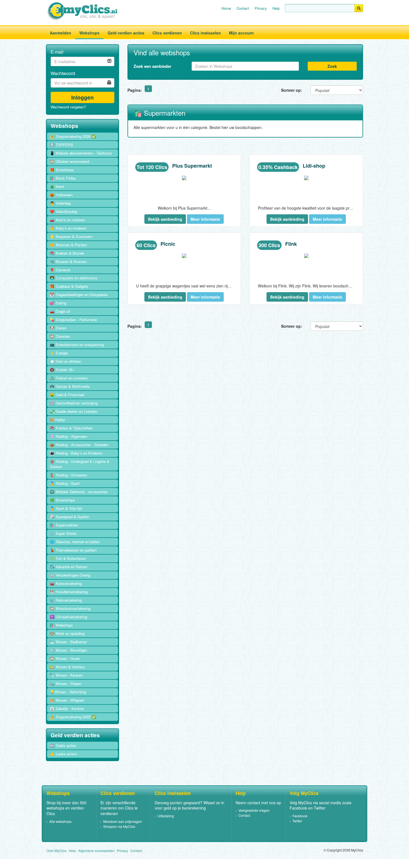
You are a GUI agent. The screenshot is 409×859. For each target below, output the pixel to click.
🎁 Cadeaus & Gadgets (69, 286)
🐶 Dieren (58, 328)
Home (226, 8)
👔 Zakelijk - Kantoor (67, 708)
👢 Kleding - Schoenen (68, 475)
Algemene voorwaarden (96, 850)
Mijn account (241, 33)
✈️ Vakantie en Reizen (68, 566)
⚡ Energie (59, 353)
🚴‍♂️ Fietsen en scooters (69, 378)
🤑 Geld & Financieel (67, 394)
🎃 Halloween (61, 194)
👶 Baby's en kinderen (68, 228)
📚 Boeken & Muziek (67, 253)
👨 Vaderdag (60, 203)
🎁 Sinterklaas (62, 169)
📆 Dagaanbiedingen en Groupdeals (79, 294)
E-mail (57, 52)
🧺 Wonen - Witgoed (67, 700)
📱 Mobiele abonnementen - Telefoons (81, 153)
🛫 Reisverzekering (66, 600)
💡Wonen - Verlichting (68, 691)
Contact (242, 8)
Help (276, 8)
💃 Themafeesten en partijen (73, 550)
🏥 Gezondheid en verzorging (74, 403)
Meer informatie (205, 219)
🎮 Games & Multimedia (70, 386)
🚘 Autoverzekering (66, 583)
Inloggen (82, 97)
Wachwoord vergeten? (68, 107)
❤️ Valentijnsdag (63, 211)
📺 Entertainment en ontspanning (77, 344)
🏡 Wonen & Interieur (67, 666)
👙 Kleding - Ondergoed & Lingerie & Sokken (79, 464)
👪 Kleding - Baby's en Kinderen (76, 453)
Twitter (297, 820)
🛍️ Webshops (61, 625)
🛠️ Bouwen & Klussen (68, 261)
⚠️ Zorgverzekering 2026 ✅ (73, 136)
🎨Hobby (57, 419)
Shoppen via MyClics (119, 826)
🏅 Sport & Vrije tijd (66, 508)
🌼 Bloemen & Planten (68, 244)
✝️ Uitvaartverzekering (68, 616)
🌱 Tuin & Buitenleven (68, 558)
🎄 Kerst (57, 186)
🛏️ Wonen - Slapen (66, 683)
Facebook (299, 815)
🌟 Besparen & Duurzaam (71, 236)
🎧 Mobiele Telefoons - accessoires (79, 491)
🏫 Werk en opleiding (67, 633)
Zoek (332, 66)
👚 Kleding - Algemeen (68, 436)
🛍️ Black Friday (63, 178)
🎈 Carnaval (60, 269)
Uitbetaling (165, 815)
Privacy (261, 8)
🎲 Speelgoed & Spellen (69, 516)
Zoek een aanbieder (152, 66)
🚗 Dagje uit (60, 311)
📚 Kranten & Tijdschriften (71, 428)
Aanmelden (60, 33)
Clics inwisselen (205, 33)
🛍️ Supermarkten (64, 525)
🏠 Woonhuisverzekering (70, 608)
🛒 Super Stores (63, 533)
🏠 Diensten (60, 336)
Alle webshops (60, 821)
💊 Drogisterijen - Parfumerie (73, 319)
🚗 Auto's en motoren (67, 219)
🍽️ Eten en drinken (65, 361)
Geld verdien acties (126, 33)
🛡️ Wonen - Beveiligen (68, 650)
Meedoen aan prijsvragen (122, 821)
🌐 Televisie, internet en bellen (75, 541)
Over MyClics (56, 850)
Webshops (89, 33)
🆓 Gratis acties (63, 745)
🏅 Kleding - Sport (65, 483)
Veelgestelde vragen (254, 810)
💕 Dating (58, 303)
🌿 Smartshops (62, 500)
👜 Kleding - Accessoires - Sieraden (79, 444)
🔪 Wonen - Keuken (66, 675)
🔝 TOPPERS (61, 144)
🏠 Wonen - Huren (65, 658)
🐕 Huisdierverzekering (69, 591)
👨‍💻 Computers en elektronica (73, 277)
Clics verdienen (167, 33)
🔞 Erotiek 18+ (62, 369)
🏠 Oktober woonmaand (69, 161)
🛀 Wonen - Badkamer (68, 641)
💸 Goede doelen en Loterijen (74, 411)
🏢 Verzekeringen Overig (70, 575)
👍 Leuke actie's (63, 753)
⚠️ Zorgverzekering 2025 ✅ (73, 716)
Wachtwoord (63, 73)
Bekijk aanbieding (165, 219)
